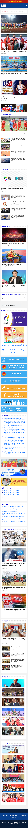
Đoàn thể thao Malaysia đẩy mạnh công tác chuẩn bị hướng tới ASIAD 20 (18, 216)
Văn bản (11, 815)
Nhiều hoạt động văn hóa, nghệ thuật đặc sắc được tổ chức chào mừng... (17, 666)
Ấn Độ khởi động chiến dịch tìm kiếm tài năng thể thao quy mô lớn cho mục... (18, 196)
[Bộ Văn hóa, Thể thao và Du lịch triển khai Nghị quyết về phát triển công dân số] (14, 601)
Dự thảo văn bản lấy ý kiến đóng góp (11, 295)
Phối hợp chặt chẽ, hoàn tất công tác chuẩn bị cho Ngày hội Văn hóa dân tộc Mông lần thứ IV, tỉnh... (13, 640)
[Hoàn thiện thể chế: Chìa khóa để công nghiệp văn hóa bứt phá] (14, 228)
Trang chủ (5, 815)
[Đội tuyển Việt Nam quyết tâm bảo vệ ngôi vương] (14, 123)
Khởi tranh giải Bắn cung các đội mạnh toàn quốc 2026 (18, 145)
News (16, 815)
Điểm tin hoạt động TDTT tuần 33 (11, 492)
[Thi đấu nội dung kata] (13, 689)
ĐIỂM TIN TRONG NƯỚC (7, 488)
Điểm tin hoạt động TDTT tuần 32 (11, 494)
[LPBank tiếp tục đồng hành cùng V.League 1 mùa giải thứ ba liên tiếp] (5, 153)
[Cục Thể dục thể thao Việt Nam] (3, 5)
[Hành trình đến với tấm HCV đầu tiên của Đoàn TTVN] (13, 718)
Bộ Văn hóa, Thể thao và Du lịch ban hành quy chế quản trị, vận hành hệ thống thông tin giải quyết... (13, 565)
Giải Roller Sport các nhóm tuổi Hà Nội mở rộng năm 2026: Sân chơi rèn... (18, 139)
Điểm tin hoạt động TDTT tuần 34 (11, 490)
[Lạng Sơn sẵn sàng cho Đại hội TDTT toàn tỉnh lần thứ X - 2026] (14, 64)
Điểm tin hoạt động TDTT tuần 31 (11, 496)
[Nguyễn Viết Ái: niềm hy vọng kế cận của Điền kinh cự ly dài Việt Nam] (14, 87)
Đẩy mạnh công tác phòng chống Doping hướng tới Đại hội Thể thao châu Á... (18, 209)
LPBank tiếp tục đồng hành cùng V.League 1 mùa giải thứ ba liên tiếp (18, 152)
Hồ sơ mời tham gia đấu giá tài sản (10, 11)
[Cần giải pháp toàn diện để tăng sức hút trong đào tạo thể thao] (14, 579)
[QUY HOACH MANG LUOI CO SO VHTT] (13, 698)
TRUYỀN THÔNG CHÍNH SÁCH (8, 529)
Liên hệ (14, 817)
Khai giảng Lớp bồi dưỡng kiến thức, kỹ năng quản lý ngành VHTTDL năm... (18, 660)
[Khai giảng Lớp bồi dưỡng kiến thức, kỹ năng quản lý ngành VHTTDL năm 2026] (6, 661)
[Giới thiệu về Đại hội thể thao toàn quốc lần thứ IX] (13, 708)
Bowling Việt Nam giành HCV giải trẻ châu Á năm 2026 (14, 51)
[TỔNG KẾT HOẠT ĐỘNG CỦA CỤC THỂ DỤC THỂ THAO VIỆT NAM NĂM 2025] (13, 727)
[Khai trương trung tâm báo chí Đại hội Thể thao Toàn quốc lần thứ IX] (13, 679)
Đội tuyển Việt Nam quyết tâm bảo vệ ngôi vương (13, 133)
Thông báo (23, 815)
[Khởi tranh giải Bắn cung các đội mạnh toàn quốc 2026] (5, 147)
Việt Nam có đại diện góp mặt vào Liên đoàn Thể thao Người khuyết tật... (18, 648)
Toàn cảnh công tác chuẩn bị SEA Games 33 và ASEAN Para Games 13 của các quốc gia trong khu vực (13, 518)
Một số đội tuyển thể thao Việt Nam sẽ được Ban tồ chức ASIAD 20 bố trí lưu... (18, 159)
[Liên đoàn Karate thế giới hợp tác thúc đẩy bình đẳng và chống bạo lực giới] (14, 179)
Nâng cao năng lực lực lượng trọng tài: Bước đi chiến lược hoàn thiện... (17, 654)
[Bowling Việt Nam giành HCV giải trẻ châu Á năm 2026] (14, 42)
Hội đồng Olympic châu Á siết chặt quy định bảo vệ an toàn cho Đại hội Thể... (17, 203)
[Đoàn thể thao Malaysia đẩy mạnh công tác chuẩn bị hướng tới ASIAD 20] (5, 217)
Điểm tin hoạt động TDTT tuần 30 (11, 498)
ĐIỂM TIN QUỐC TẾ (6, 504)
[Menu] (27, 5)
